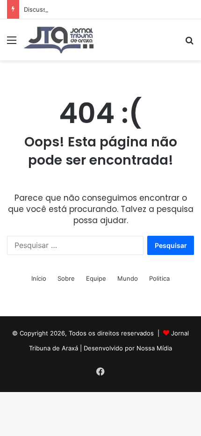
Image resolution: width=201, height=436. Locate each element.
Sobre (66, 278)
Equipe (96, 278)
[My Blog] (58, 40)
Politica (159, 278)
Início (38, 278)
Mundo (127, 278)
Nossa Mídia (154, 348)
